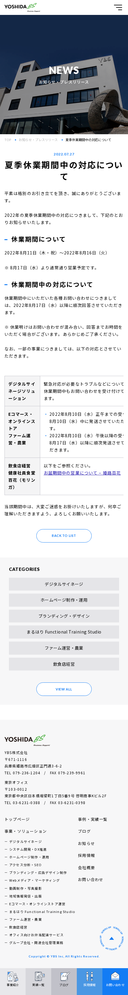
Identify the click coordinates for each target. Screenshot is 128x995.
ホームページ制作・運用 (64, 600)
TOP (7, 139)
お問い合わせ (90, 879)
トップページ (17, 819)
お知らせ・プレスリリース (38, 139)
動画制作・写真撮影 (25, 888)
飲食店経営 (64, 664)
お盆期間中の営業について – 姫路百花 (82, 473)
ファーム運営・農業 (64, 648)
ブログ (84, 831)
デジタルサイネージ (64, 584)
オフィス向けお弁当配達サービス (36, 934)
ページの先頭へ (112, 938)
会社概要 (86, 867)
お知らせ (86, 843)
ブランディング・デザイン (64, 616)
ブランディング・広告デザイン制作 (38, 872)
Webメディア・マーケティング (34, 880)
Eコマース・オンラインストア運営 (37, 903)
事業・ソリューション (25, 831)
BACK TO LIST (64, 535)
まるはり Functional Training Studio (63, 632)
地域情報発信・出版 (25, 896)
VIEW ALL (64, 689)
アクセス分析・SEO (25, 864)
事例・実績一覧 (92, 819)
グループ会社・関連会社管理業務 (36, 942)
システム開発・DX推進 (28, 849)
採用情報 (86, 855)
